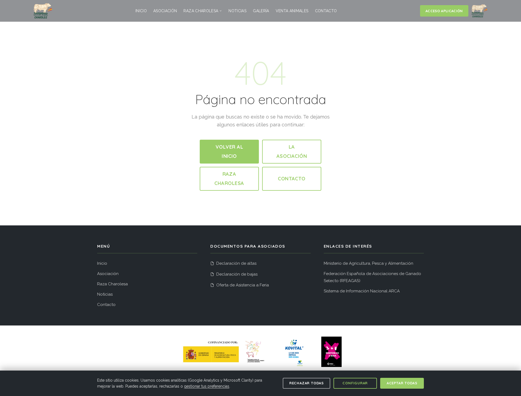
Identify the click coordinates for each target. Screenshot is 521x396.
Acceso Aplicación (444, 11)
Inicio (141, 11)
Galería (261, 11)
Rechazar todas (306, 383)
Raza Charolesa (200, 11)
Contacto (326, 11)
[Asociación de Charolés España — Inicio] (43, 10)
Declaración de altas (236, 263)
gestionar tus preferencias (206, 386)
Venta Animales (292, 11)
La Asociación (292, 151)
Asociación (165, 11)
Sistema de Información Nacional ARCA (362, 291)
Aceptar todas (402, 383)
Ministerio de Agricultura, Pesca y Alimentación (368, 263)
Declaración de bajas (237, 274)
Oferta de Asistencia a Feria (242, 285)
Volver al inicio (229, 151)
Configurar (355, 383)
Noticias (237, 11)
